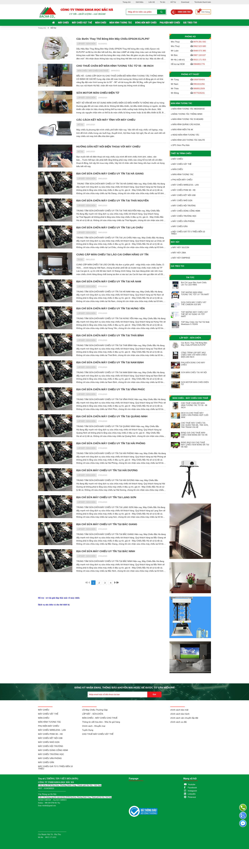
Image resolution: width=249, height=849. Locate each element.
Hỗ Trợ (173, 2)
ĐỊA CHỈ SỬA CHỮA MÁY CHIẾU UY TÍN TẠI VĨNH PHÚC (110, 389)
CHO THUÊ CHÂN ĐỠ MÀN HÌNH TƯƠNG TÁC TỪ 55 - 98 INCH (114, 65)
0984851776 (199, 64)
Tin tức (162, 2)
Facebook (192, 787)
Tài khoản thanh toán (202, 2)
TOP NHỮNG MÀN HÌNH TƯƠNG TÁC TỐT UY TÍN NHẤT (195, 293)
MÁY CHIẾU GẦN (179, 226)
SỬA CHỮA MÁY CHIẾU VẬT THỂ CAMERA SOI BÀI (193, 303)
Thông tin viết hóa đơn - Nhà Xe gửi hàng (101, 722)
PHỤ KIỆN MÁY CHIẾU (170, 22)
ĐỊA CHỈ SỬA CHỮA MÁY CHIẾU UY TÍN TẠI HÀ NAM (108, 281)
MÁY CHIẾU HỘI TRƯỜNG (184, 206)
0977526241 (199, 93)
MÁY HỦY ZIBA (179, 253)
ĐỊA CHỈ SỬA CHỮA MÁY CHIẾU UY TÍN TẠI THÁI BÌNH (110, 335)
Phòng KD (190, 36)
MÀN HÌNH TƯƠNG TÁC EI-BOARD (187, 119)
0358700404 (199, 79)
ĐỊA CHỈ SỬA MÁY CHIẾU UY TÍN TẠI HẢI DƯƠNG (107, 470)
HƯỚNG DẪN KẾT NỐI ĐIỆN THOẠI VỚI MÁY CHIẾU (108, 146)
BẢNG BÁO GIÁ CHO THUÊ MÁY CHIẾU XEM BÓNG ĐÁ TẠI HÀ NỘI (195, 444)
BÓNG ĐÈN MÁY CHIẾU (145, 22)
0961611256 (199, 84)
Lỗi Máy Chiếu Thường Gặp (95, 710)
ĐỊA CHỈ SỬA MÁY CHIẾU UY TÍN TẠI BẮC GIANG (106, 524)
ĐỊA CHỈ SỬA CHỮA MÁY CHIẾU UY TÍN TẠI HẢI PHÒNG (110, 443)
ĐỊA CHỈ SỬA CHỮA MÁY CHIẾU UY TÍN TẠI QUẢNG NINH (111, 416)
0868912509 (199, 88)
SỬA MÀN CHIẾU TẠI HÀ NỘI (194, 372)
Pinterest (192, 797)
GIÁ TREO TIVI (190, 22)
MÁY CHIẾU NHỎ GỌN (182, 200)
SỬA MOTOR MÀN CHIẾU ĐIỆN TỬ (97, 92)
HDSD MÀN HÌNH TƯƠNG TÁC (185, 135)
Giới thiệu (139, 2)
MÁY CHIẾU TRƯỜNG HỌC (184, 216)
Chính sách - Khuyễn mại (93, 726)
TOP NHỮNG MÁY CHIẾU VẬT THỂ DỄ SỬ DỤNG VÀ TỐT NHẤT (194, 314)
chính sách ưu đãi (178, 722)
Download (185, 2)
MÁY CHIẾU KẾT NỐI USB (184, 195)
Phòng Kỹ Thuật (190, 74)
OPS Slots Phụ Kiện (180, 145)
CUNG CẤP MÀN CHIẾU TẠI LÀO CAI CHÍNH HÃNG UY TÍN (112, 254)
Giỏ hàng (205, 11)
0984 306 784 (184, 12)
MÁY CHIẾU (63, 22)
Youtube (191, 784)
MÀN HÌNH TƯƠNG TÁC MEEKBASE (188, 109)
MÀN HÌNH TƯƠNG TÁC (120, 22)
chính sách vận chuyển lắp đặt (184, 718)
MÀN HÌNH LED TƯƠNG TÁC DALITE (188, 140)
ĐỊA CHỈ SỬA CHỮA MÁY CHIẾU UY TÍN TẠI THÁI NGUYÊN (112, 200)
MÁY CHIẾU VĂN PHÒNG (183, 221)
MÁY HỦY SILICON (180, 247)
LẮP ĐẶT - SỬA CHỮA (87, 44)
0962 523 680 (199, 46)
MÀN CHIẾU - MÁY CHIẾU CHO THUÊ (93, 71)
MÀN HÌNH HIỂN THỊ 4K (182, 130)
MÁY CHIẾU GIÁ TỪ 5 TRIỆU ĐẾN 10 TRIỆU (188, 233)
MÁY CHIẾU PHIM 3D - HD (183, 190)
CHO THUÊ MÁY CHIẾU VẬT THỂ (97, 734)
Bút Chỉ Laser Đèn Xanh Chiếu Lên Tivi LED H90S (193, 283)
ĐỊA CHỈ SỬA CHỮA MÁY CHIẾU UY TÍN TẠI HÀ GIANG (110, 173)
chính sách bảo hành (179, 714)
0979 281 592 (199, 42)
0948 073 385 (199, 50)
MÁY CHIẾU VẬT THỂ (82, 22)
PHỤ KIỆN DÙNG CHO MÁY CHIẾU (193, 364)
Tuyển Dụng (87, 730)
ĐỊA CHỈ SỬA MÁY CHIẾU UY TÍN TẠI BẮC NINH (105, 551)
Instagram (192, 791)
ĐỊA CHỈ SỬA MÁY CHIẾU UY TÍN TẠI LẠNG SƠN (106, 497)
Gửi (154, 694)
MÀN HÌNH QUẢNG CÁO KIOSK (186, 124)
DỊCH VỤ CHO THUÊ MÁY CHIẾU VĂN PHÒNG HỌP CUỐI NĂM (194, 415)
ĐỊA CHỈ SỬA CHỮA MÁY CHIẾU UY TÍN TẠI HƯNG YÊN (110, 308)
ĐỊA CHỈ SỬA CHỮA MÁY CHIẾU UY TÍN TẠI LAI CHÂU (109, 227)
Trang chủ (127, 2)
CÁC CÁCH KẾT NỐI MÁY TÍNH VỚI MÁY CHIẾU (105, 119)
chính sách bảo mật (179, 710)
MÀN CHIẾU (100, 22)
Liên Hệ (152, 2)
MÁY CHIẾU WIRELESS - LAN (185, 185)
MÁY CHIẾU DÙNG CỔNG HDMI (186, 211)
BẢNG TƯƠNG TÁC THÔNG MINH (187, 114)
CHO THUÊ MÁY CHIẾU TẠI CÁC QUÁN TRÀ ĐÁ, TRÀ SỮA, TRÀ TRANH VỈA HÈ (195, 425)
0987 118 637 (199, 55)
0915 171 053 (199, 59)
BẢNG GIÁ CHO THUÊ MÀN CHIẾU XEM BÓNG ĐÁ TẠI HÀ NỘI (194, 435)
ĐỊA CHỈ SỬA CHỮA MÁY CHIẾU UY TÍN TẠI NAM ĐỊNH (110, 362)
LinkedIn (192, 794)
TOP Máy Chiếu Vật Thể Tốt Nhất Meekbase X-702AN (195, 323)
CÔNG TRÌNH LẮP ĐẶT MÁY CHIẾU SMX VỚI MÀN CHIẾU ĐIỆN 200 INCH (194, 355)
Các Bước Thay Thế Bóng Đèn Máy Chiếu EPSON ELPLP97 (112, 38)
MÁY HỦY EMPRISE (181, 258)
